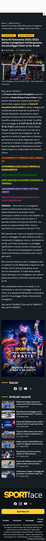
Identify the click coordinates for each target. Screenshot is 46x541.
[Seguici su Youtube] (25, 388)
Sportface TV (23, 511)
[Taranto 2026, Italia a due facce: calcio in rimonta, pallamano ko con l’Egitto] (8, 434)
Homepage (29, 520)
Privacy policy (40, 520)
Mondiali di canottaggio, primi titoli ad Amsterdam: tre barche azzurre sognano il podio (29, 414)
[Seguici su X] (30, 388)
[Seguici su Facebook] (15, 388)
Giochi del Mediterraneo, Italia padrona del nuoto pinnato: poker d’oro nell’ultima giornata (29, 463)
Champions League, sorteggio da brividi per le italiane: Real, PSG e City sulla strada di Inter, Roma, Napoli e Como (30, 474)
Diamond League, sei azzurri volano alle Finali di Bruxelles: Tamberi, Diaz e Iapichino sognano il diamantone (29, 405)
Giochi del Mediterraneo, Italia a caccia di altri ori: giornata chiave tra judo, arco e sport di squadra (30, 424)
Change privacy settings (36, 539)
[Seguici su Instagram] (20, 388)
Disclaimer (17, 520)
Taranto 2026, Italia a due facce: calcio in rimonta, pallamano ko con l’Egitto (29, 433)
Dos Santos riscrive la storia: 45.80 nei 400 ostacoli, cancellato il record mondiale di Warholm (29, 454)
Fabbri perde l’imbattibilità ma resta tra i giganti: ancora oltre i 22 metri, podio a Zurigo (29, 443)
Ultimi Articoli (9, 35)
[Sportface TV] (23, 348)
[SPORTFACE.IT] (23, 494)
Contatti (6, 520)
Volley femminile (26, 35)
